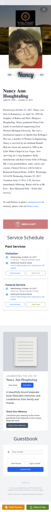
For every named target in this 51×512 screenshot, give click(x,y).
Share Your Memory (17, 425)
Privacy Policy (18, 490)
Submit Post (25, 469)
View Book (12, 385)
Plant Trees (36, 273)
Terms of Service (33, 490)
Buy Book (27, 385)
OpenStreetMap (28, 494)
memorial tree (34, 201)
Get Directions (15, 273)
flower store (32, 206)
